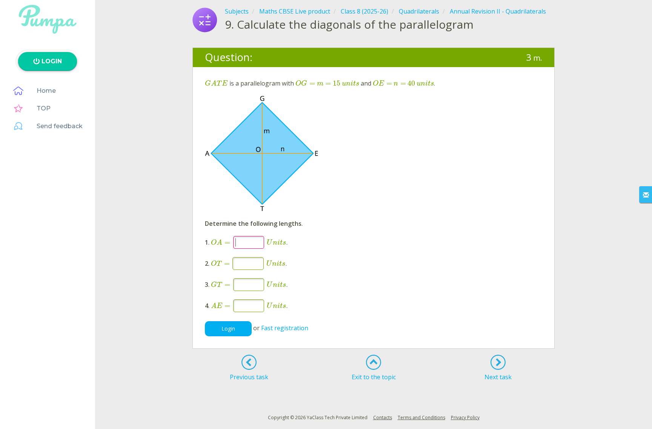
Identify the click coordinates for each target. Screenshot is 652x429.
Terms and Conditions (421, 417)
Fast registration (284, 328)
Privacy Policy (465, 417)
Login (228, 328)
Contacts (382, 417)
